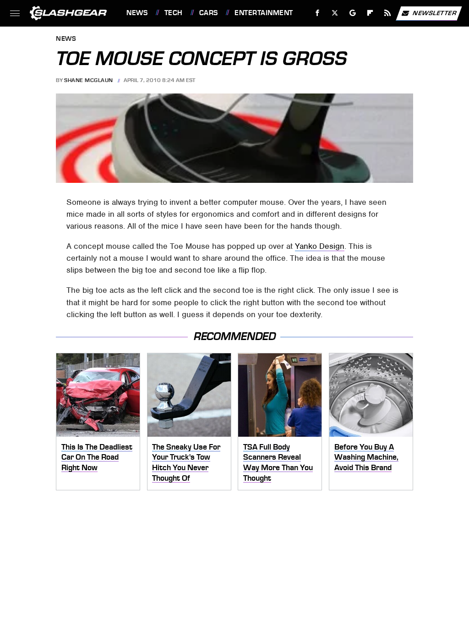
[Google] (353, 13)
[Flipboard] (370, 13)
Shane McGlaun (88, 80)
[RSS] (387, 13)
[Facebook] (317, 13)
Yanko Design (319, 246)
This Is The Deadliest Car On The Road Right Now (96, 457)
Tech (173, 13)
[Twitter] (335, 13)
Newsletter (435, 12)
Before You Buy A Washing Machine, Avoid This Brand (366, 457)
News (136, 13)
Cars (208, 13)
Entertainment (263, 13)
